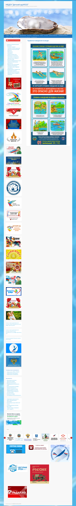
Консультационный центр (14, 35)
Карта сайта (9, 406)
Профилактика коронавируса (12, 373)
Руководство (10, 53)
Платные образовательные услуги (14, 60)
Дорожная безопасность (11, 382)
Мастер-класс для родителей (25, 37)
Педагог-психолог (9, 37)
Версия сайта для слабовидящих (14, 40)
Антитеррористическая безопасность (14, 395)
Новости (41, 35)
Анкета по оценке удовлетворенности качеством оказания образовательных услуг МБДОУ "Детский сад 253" (13, 324)
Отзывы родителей (36, 35)
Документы (10, 50)
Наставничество (34, 37)
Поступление (29, 35)
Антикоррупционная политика (12, 405)
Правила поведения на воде (12, 389)
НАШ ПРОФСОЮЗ (23, 35)
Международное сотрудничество (14, 69)
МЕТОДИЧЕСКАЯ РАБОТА (63, 35)
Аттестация (46, 35)
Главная (7, 35)
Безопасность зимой (11, 394)
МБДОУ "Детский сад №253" (17, 5)
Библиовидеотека (16, 37)
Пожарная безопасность (11, 387)
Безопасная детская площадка (13, 386)
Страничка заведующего (53, 35)
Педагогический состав (12, 54)
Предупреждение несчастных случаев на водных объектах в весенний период (12, 391)
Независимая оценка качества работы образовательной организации (13, 400)
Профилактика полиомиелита (12, 374)
